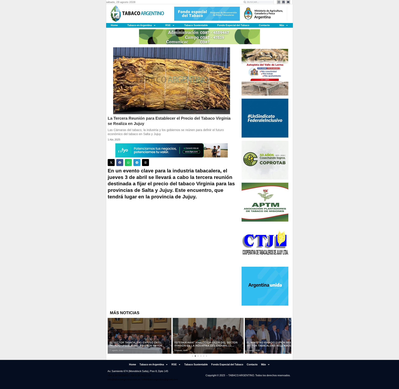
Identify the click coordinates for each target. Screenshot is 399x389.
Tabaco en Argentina (139, 25)
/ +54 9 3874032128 (140, 375)
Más (281, 25)
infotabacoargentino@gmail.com (160, 379)
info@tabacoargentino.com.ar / (125, 379)
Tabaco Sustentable (196, 25)
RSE (168, 25)
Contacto (264, 25)
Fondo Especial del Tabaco (233, 25)
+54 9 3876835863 (118, 375)
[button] (111, 162)
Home (114, 25)
